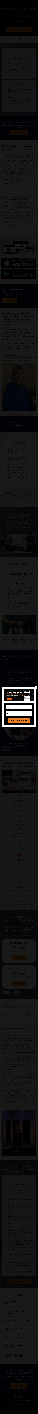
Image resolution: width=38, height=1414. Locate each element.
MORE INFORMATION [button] (19, 720)
